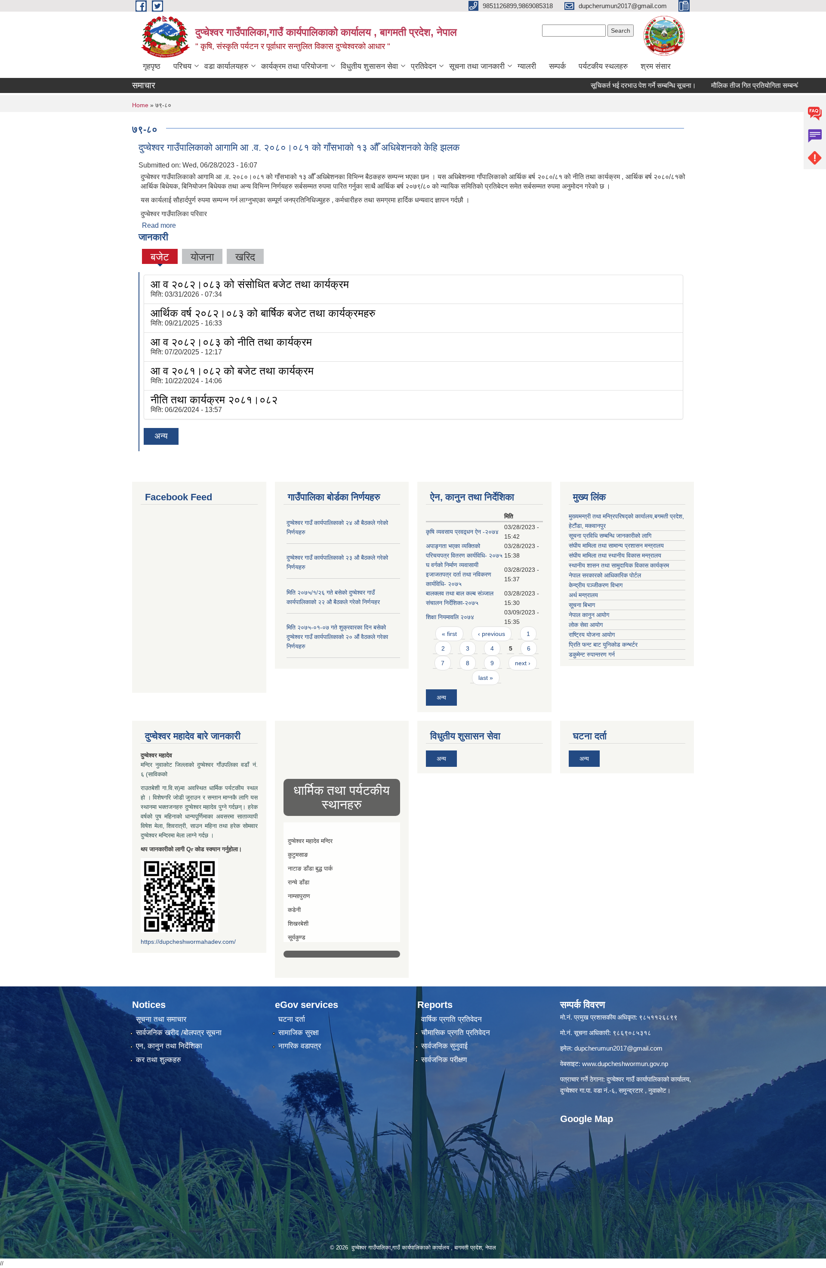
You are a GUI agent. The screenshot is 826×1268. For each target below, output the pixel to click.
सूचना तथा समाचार (161, 1019)
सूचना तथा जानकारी (477, 66)
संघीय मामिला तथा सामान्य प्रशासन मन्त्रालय (616, 545)
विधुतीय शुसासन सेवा (369, 66)
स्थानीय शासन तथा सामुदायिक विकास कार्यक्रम (619, 565)
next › (522, 663)
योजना (202, 257)
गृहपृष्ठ (151, 66)
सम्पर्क (557, 66)
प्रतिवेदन (423, 66)
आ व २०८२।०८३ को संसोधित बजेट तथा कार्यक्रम (250, 284)
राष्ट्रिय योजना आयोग (592, 634)
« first (449, 633)
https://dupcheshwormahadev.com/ (188, 941)
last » (485, 677)
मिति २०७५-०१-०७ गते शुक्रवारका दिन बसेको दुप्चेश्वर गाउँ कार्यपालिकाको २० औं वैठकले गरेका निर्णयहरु (337, 637)
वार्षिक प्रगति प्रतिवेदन (451, 1019)
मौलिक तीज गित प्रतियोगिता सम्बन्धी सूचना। (736, 85)
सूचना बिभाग (582, 604)
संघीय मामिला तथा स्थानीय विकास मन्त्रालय (615, 555)
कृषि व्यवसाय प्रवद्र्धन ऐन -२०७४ (462, 531)
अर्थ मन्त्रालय (583, 595)
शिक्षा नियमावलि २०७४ (450, 617)
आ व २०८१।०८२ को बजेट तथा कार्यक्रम (232, 371)
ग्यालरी (527, 66)
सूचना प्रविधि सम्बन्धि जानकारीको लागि (610, 535)
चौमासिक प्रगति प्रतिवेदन (455, 1033)
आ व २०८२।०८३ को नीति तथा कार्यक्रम (231, 342)
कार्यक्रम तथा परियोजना (294, 66)
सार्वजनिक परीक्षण (444, 1060)
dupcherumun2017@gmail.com (618, 1048)
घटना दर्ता (291, 1019)
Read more (159, 225)
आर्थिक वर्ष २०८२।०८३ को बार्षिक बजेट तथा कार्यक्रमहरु (263, 313)
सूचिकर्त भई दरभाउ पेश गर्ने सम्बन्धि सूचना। (613, 85)
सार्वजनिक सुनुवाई (444, 1046)
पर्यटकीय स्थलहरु (603, 66)
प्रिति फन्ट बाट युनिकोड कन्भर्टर (603, 644)
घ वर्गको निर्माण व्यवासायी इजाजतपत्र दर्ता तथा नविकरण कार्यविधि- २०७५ (458, 574)
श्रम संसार (656, 66)
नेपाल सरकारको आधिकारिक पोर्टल (605, 575)
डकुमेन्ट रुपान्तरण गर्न (592, 654)
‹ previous (491, 633)
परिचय (182, 66)
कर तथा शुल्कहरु (158, 1060)
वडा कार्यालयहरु (226, 66)
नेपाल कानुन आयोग (589, 614)
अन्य (161, 435)
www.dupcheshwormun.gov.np (625, 1063)
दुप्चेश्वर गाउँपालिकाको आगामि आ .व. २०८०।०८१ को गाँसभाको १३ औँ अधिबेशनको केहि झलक (299, 147)
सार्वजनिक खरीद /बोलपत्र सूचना (179, 1033)
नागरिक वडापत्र (299, 1046)
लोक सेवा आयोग (586, 624)
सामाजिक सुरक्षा (298, 1033)
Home (140, 105)
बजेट (160, 257)
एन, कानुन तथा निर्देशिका (169, 1046)
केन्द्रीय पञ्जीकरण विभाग (596, 585)
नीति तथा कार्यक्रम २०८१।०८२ (214, 400)
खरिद (245, 257)
